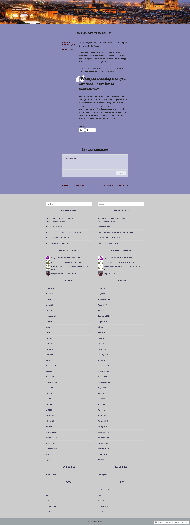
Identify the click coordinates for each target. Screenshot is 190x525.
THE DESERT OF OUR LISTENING (114, 185)
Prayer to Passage (95, 11)
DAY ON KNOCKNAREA (54, 227)
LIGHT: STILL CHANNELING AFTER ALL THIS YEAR (63, 232)
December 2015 (51, 432)
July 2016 (49, 393)
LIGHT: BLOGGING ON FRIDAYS (57, 243)
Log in (48, 495)
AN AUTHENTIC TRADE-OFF (74, 185)
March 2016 (50, 415)
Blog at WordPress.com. (95, 521)
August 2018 (50, 322)
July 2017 (49, 327)
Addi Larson (68, 49)
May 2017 (49, 338)
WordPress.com (51, 512)
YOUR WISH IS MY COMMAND (69, 258)
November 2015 (51, 438)
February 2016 (50, 421)
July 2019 (49, 310)
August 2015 (50, 454)
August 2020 (50, 288)
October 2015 (50, 443)
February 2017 (50, 355)
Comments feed (51, 506)
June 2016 (49, 399)
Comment (121, 173)
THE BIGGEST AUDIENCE (69, 274)
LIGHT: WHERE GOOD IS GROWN (57, 238)
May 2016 (49, 404)
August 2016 (50, 388)
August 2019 (50, 305)
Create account (51, 490)
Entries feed (50, 501)
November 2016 (51, 371)
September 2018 (51, 316)
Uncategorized (51, 475)
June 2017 (49, 333)
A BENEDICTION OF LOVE (74, 263)
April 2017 (49, 344)
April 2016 (49, 410)
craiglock (54, 274)
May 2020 (49, 294)
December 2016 (51, 366)
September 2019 (51, 299)
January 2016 (50, 427)
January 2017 (50, 360)
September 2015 (51, 449)
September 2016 (51, 382)
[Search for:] (69, 204)
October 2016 (50, 377)
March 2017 (49, 349)
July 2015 (49, 460)
